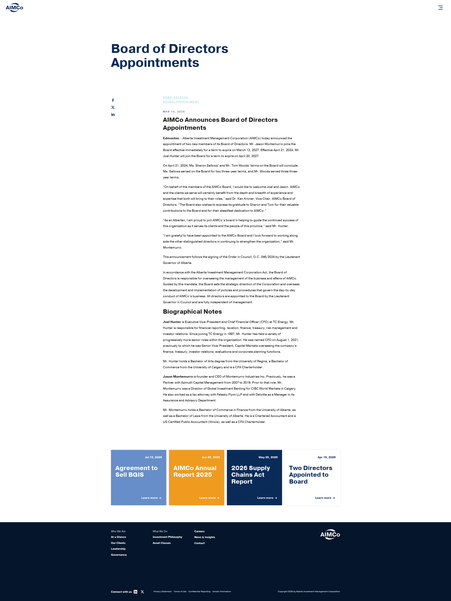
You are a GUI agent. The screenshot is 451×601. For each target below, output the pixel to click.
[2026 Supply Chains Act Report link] (254, 477)
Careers (199, 531)
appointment (187, 101)
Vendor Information (221, 591)
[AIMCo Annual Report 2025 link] (196, 477)
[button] (440, 7)
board (168, 101)
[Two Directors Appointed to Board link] (312, 477)
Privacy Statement (163, 591)
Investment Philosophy (167, 537)
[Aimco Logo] (14, 7)
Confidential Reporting (199, 591)
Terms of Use (180, 591)
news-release (175, 97)
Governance (119, 555)
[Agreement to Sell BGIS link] (138, 477)
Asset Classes (162, 543)
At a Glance (118, 537)
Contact (199, 543)
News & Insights (204, 537)
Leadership (118, 549)
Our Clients (118, 543)
